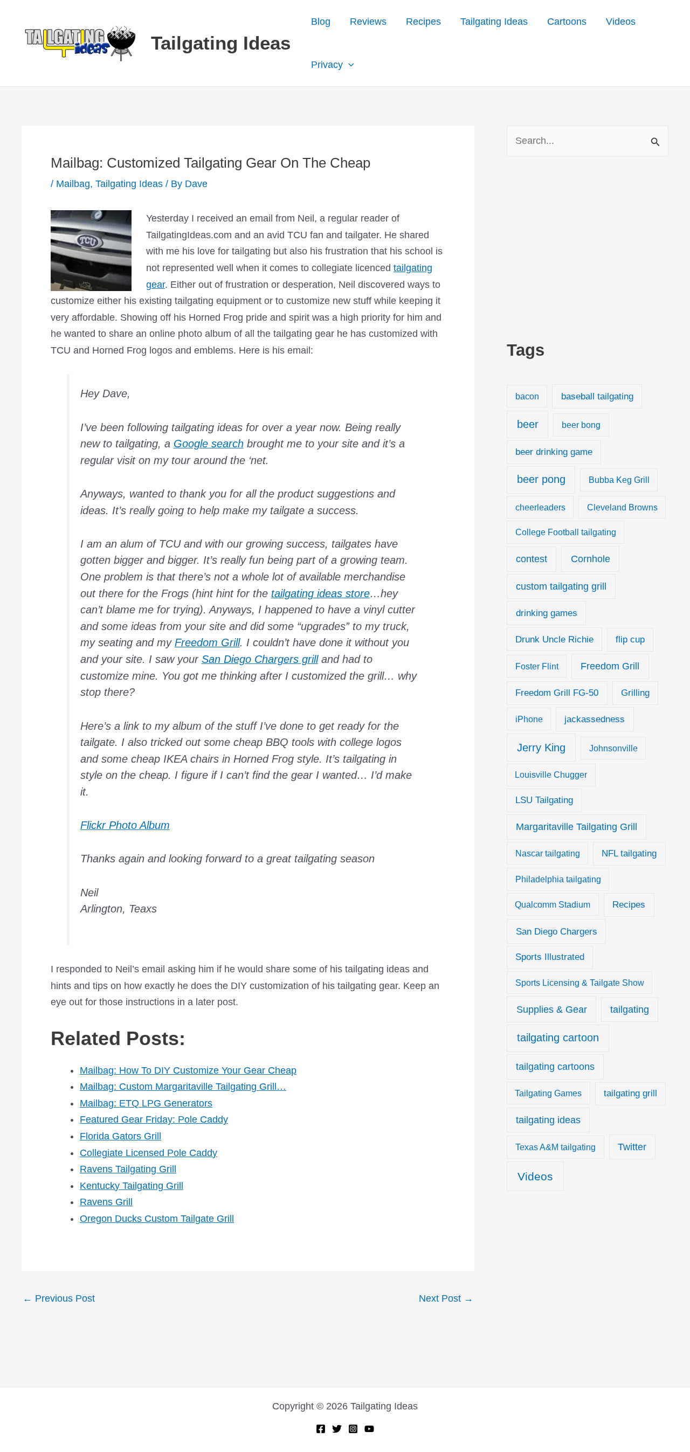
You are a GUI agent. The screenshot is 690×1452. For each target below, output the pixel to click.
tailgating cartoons (555, 1066)
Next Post (446, 1298)
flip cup (630, 639)
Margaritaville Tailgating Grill (576, 826)
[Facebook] (321, 1429)
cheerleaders (540, 507)
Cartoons (566, 21)
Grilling (635, 693)
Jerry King (541, 747)
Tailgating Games (548, 1093)
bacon (527, 396)
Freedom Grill (207, 642)
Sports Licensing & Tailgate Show (579, 982)
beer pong (541, 479)
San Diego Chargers (556, 931)
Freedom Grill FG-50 (556, 693)
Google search (209, 444)
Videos (621, 21)
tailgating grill (630, 1093)
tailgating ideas (548, 1120)
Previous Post (59, 1298)
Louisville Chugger (551, 774)
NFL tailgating (629, 853)
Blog (320, 21)
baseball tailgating (597, 396)
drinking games (546, 612)
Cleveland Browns (622, 507)
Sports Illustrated (549, 957)
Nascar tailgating (547, 853)
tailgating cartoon (558, 1037)
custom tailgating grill (561, 586)
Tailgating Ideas (221, 42)
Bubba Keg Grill (619, 480)
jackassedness (594, 719)
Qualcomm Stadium (552, 904)
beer (528, 424)
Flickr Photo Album (125, 825)
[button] (348, 64)
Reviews (368, 21)
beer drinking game (553, 452)
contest (531, 559)
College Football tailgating (565, 532)
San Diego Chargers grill (260, 659)
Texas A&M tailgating (555, 1147)
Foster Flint (536, 666)
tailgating (629, 1009)
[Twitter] (337, 1429)
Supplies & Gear (551, 1009)
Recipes (423, 21)
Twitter (632, 1147)
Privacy (327, 64)
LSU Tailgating (544, 800)
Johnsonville (613, 748)
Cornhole (590, 558)
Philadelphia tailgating (558, 879)
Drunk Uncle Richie (554, 639)
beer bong (581, 425)
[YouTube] (369, 1429)
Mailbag (73, 183)
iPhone (529, 719)
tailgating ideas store (320, 593)
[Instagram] (353, 1429)
